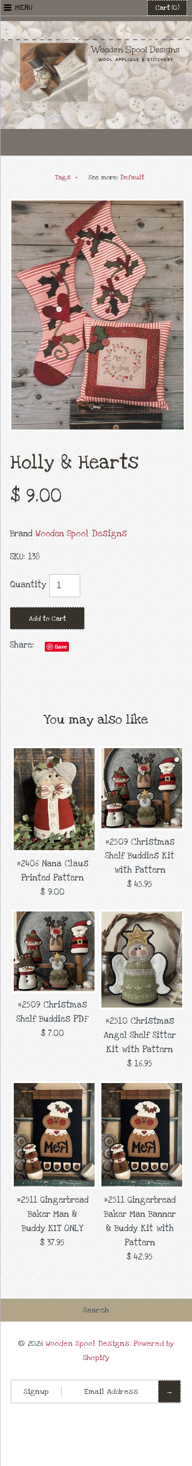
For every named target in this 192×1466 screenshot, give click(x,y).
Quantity (28, 584)
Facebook (72, 142)
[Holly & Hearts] (97, 205)
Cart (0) (167, 7)
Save (61, 646)
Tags (66, 177)
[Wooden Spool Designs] (96, 27)
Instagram (120, 142)
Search (96, 1310)
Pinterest (96, 142)
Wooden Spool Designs (81, 533)
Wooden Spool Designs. (88, 1343)
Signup (36, 1391)
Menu (23, 7)
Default (132, 177)
